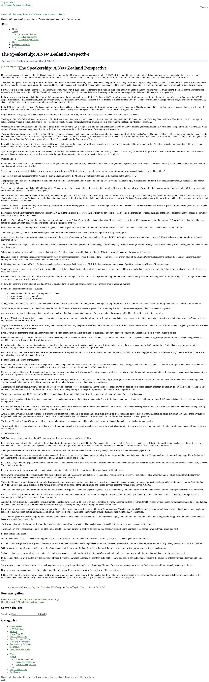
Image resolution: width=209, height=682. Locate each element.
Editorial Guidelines (27, 34)
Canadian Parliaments (27, 37)
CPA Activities (16, 629)
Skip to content (8, 2)
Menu (4, 24)
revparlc (18, 587)
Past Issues (17, 47)
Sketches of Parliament (20, 649)
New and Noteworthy (20, 642)
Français (204, 7)
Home (15, 29)
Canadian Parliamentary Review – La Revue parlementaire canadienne (33, 14)
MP (104, 587)
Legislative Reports (21, 44)
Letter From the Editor (20, 639)
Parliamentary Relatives (20, 644)
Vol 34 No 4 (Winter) (44, 61)
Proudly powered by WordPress (79, 677)
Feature (69, 587)
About (15, 32)
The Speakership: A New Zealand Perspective (62, 67)
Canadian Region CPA (28, 39)
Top (3, 679)
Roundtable (15, 647)
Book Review (16, 626)
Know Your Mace (18, 634)
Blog (14, 42)
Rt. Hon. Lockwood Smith (89, 587)
